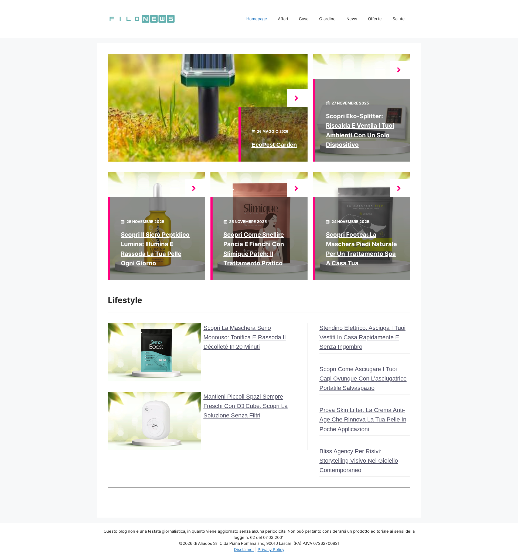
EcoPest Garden (274, 144)
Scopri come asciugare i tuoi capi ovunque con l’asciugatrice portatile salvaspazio (363, 378)
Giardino (327, 18)
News (351, 18)
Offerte (375, 18)
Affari (283, 18)
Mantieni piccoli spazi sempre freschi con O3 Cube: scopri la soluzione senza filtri (245, 406)
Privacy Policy (271, 549)
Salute (399, 18)
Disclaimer (244, 549)
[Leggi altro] (297, 98)
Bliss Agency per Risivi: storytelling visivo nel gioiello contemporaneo (358, 460)
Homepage (256, 18)
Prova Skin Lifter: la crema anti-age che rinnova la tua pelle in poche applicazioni (362, 419)
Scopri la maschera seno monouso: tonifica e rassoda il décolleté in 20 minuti (244, 337)
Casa (303, 18)
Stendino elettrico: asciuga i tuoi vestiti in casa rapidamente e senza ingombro (362, 337)
